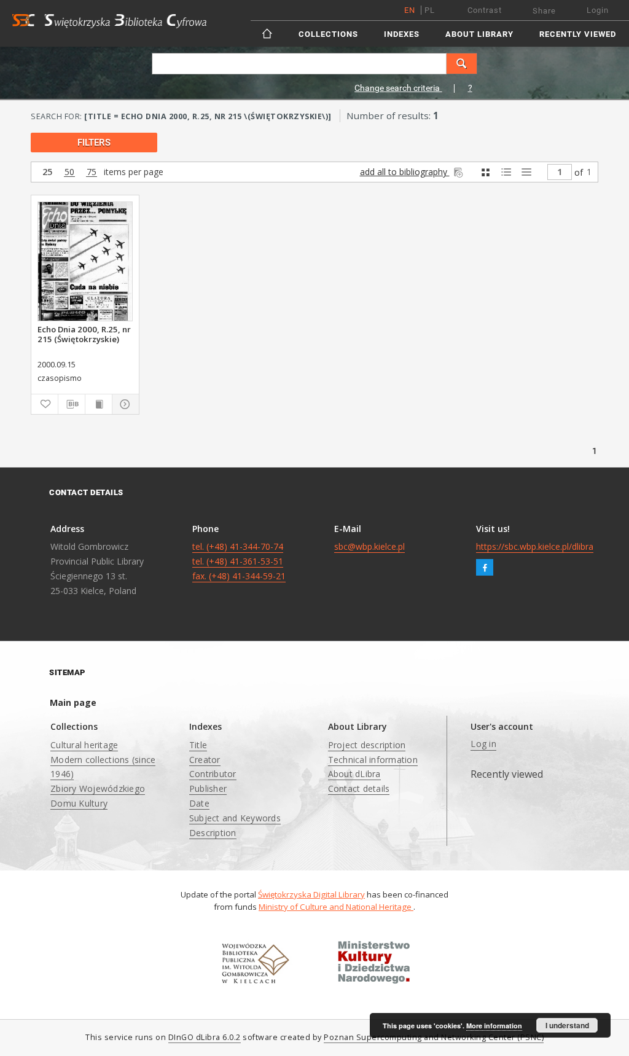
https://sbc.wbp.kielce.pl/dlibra (534, 546)
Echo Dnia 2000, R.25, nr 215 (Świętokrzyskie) (84, 334)
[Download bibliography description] (71, 404)
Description (212, 833)
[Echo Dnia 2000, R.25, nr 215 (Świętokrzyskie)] (85, 261)
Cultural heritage (84, 745)
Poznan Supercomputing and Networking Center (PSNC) (434, 1037)
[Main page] (268, 33)
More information (494, 1025)
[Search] (462, 63)
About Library (479, 34)
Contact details (359, 788)
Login (598, 10)
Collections (328, 34)
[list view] (526, 172)
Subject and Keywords (235, 818)
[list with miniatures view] (506, 172)
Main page (73, 702)
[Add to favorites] (44, 404)
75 (91, 172)
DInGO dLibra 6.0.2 (204, 1037)
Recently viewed (577, 34)
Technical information (373, 759)
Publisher (208, 788)
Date (199, 803)
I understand (567, 1025)
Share (544, 10)
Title (198, 745)
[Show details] (124, 404)
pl (429, 10)
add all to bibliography (405, 172)
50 (69, 172)
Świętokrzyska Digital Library (311, 894)
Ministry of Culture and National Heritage (336, 906)
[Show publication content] (98, 404)
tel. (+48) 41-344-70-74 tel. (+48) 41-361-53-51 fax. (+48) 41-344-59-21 (239, 561)
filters (94, 142)
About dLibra (354, 774)
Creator (205, 759)
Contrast (484, 10)
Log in (483, 743)
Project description (367, 745)
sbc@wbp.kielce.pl (369, 546)
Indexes (402, 34)
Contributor (212, 774)
